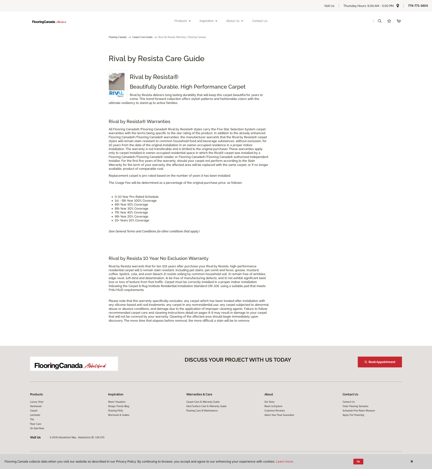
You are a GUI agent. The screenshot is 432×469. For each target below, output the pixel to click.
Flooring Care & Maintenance (202, 410)
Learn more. (285, 461)
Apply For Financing (353, 415)
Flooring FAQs (115, 410)
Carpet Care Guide (142, 37)
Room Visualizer (117, 401)
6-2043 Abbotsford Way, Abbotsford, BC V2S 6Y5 (77, 437)
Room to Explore (273, 406)
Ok (358, 461)
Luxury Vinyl (36, 401)
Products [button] (180, 21)
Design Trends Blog (118, 406)
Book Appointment (382, 362)
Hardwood (36, 406)
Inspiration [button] (207, 21)
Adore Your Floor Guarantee (279, 415)
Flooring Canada (118, 37)
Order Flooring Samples (355, 406)
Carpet (33, 410)
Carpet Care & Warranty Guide (203, 401)
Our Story (269, 401)
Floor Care (35, 424)
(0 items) (399, 21)
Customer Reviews (274, 410)
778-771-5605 (418, 5)
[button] (379, 21)
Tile (32, 419)
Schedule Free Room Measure (359, 410)
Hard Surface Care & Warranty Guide (206, 406)
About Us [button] (232, 21)
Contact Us (259, 21)
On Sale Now (37, 428)
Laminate (35, 415)
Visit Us (329, 6)
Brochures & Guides (118, 415)
